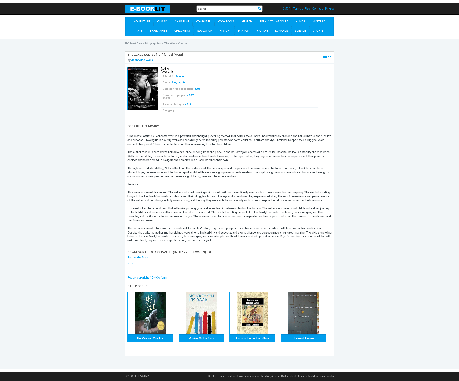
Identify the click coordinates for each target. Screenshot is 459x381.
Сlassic (162, 21)
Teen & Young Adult (273, 21)
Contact (317, 8)
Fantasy (244, 30)
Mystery (319, 21)
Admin (180, 76)
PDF (130, 263)
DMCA (286, 8)
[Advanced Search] (259, 8)
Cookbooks (226, 21)
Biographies (158, 30)
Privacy (329, 8)
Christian (182, 21)
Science (300, 30)
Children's (182, 30)
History (225, 30)
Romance (281, 30)
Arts (139, 30)
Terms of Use (301, 8)
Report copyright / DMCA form (147, 277)
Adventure (142, 21)
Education (204, 30)
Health (247, 21)
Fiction (262, 30)
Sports (318, 30)
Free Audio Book (137, 257)
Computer (203, 21)
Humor (300, 21)
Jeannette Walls (142, 60)
